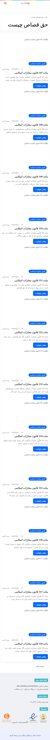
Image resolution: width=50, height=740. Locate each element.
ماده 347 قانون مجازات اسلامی (31, 72)
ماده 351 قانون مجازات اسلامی (31, 280)
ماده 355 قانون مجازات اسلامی (31, 488)
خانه (46, 17)
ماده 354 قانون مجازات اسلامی (31, 436)
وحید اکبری (5, 69)
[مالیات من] (25, 3)
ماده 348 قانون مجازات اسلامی (31, 124)
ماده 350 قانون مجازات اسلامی (31, 228)
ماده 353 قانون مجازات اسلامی (31, 384)
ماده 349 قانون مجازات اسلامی (31, 176)
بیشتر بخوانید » (40, 86)
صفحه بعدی (40, 666)
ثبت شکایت (18, 689)
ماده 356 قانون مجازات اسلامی (31, 539)
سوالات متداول (29, 689)
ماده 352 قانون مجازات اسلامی (31, 332)
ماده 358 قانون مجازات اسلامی (31, 643)
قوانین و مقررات (42, 689)
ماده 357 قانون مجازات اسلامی (31, 591)
